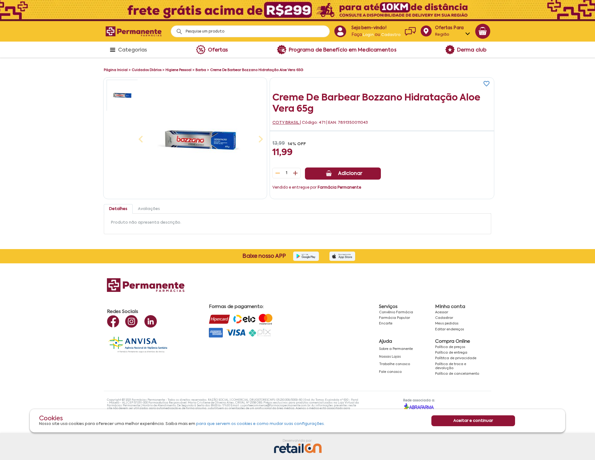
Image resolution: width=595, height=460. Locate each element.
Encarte (385, 323)
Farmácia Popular (394, 318)
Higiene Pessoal (178, 70)
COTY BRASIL (286, 123)
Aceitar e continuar (473, 421)
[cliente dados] (340, 31)
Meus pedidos (446, 323)
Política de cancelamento (457, 374)
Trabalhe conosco (394, 364)
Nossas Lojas (390, 357)
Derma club (472, 50)
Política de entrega (451, 353)
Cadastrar (444, 318)
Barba (201, 70)
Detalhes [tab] (118, 209)
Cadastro (390, 35)
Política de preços (450, 347)
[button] (122, 95)
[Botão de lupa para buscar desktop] (177, 29)
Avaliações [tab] (149, 209)
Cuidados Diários (146, 70)
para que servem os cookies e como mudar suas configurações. (260, 424)
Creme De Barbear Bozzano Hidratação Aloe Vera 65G (256, 70)
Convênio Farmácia (396, 312)
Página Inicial (116, 70)
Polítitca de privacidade (455, 358)
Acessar (441, 312)
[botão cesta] (482, 31)
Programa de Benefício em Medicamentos (342, 50)
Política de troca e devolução (450, 366)
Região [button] (442, 35)
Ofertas (218, 50)
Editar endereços (449, 329)
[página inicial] (133, 31)
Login (368, 35)
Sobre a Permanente (396, 349)
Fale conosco (390, 372)
